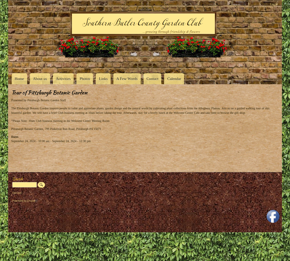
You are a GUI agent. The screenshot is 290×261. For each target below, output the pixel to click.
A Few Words (127, 79)
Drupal (31, 200)
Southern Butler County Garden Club (18, 64)
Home (19, 79)
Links (103, 79)
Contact (152, 79)
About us (40, 79)
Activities (63, 79)
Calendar (174, 79)
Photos (85, 79)
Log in (274, 4)
